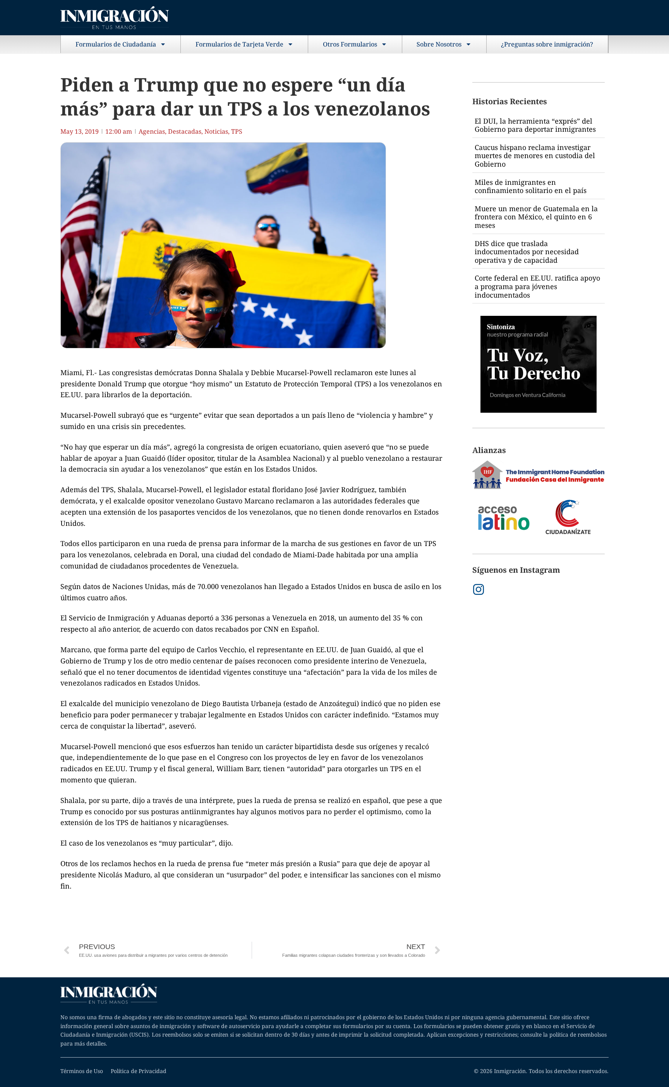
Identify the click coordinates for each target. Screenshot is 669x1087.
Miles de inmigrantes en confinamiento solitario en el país (531, 186)
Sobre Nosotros (439, 44)
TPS (236, 131)
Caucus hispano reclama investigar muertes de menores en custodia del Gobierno (535, 156)
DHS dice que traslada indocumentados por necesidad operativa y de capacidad (527, 252)
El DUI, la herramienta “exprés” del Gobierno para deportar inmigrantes (535, 125)
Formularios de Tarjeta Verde (239, 44)
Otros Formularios (350, 44)
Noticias (216, 131)
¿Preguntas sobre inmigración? (547, 44)
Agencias (152, 131)
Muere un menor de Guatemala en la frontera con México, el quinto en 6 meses (536, 217)
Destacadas (184, 131)
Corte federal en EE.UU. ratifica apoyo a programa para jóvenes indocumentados (537, 286)
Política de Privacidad (138, 1071)
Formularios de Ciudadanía (115, 44)
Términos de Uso (81, 1071)
